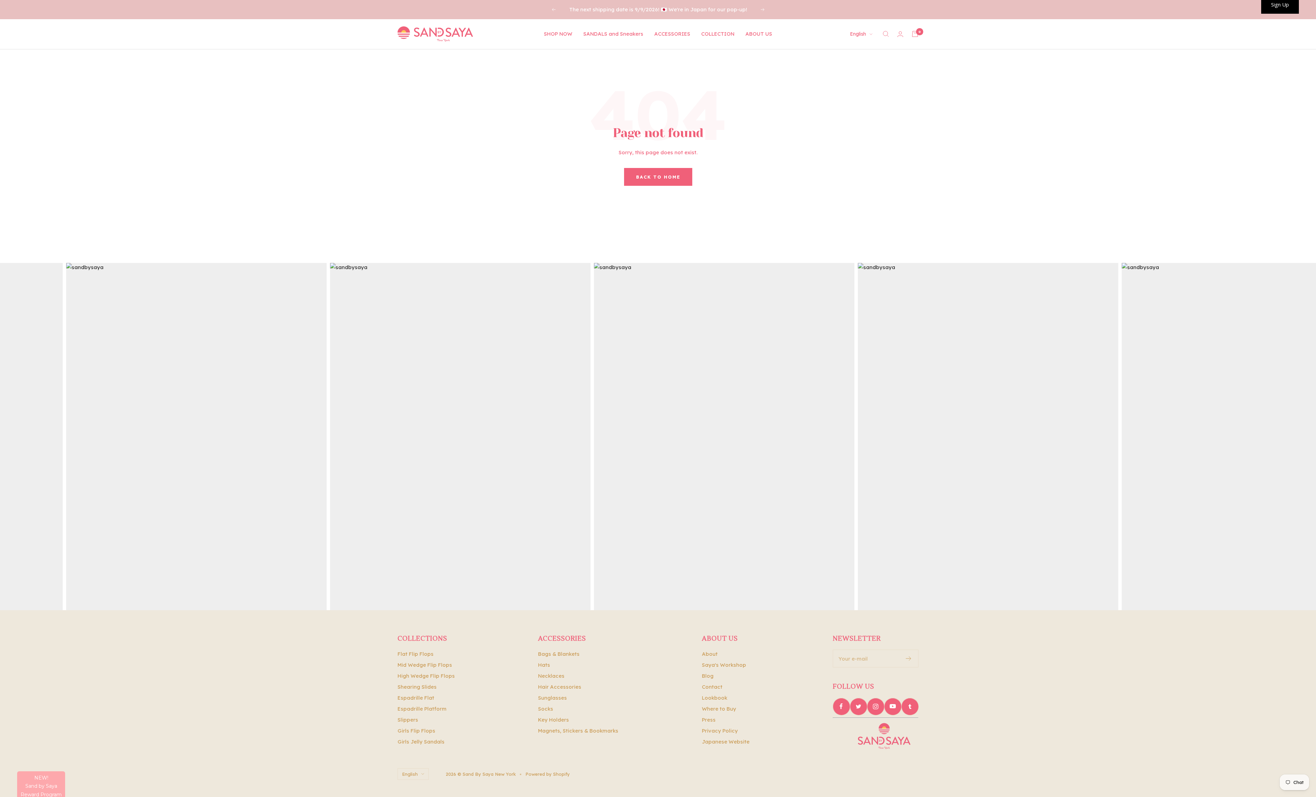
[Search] (886, 34)
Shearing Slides (417, 687)
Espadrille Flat (416, 698)
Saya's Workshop (724, 665)
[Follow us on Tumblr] (909, 706)
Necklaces (551, 676)
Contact (712, 687)
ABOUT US (758, 34)
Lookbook (714, 698)
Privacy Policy (720, 730)
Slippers (408, 719)
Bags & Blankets (559, 654)
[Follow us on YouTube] (892, 706)
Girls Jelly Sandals (421, 741)
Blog (708, 676)
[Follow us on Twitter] (858, 706)
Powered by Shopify (547, 774)
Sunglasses (552, 698)
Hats (544, 665)
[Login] (900, 34)
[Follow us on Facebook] (841, 706)
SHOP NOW (558, 34)
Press (709, 719)
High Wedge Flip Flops (426, 676)
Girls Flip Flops (416, 730)
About (710, 654)
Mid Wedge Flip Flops (425, 665)
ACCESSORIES (672, 34)
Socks (545, 708)
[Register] (909, 658)
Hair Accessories (559, 687)
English (858, 34)
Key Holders (553, 719)
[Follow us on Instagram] (875, 706)
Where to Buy (719, 708)
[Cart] (915, 34)
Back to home (658, 177)
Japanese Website (726, 741)
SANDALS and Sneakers (613, 34)
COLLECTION (717, 34)
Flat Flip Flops (416, 654)
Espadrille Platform (422, 708)
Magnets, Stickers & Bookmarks (578, 730)
